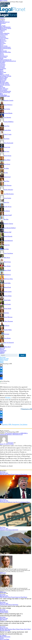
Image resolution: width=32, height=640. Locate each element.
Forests (2, 53)
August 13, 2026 (4, 628)
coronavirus (3, 36)
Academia (2, 20)
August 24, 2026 (4, 528)
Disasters (2, 42)
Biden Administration (5, 27)
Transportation (3, 90)
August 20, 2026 (4, 611)
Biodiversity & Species (5, 28)
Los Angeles (3, 68)
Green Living (3, 57)
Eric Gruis (10, 442)
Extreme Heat (3, 51)
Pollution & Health (4, 75)
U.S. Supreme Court (5, 92)
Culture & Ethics (4, 38)
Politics (1, 73)
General (2, 54)
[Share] (16, 378)
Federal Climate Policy (5, 52)
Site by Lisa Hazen (4, 639)
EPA (9, 424)
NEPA (1, 70)
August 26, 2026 (4, 501)
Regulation (2, 81)
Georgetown (15, 424)
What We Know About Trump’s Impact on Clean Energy (13, 474)
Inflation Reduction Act (5, 59)
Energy (2, 44)
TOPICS (2, 18)
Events (1, 49)
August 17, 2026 (4, 618)
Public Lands (3, 80)
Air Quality (3, 26)
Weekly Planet (3, 95)
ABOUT (2, 353)
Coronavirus (3, 37)
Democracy (2, 39)
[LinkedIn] (16, 370)
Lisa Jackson (23, 424)
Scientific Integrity (4, 83)
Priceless (8, 398)
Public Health (3, 78)
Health (1, 58)
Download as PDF (27, 409)
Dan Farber (3, 357)
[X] (16, 375)
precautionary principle (5, 76)
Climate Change (4, 34)
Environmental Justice (5, 47)
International (3, 350)
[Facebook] (16, 373)
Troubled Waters (4, 612)
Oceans (1, 71)
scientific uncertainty (5, 85)
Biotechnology (3, 29)
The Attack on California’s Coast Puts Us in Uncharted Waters (15, 502)
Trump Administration (5, 91)
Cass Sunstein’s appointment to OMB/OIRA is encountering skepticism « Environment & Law (14, 434)
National (2, 349)
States (1, 86)
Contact (2, 638)
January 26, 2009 (4, 358)
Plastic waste (3, 72)
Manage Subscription (5, 636)
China (1, 32)
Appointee (5, 424)
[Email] (16, 365)
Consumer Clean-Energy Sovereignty (9, 530)
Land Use (2, 63)
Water (1, 93)
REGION (2, 348)
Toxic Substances (4, 88)
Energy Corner (3, 46)
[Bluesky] (16, 368)
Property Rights (4, 77)
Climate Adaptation (4, 33)
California (2, 31)
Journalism (2, 62)
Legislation (2, 65)
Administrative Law (5, 22)
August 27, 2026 (4, 473)
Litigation (2, 67)
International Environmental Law (8, 61)
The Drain (2, 87)
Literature (2, 66)
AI (0, 24)
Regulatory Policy (4, 82)
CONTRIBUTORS (5, 96)
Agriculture (3, 23)
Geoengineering (4, 56)
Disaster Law (3, 41)
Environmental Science (5, 48)
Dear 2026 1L (3, 619)
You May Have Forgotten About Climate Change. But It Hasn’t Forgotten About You (15, 629)
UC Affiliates (3, 635)
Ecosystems (3, 43)
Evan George (3, 499)
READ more (3, 573)
